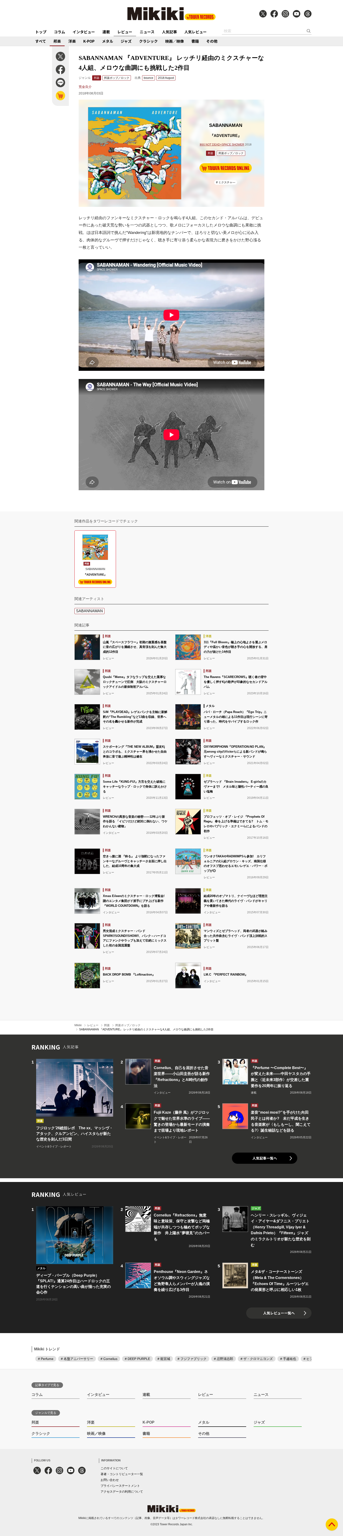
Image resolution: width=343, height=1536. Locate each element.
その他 (211, 41)
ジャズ (126, 41)
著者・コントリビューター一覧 (122, 1474)
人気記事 (169, 32)
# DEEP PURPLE (137, 1359)
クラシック (148, 41)
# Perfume (45, 1359)
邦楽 (57, 41)
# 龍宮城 (164, 1359)
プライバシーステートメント (120, 1485)
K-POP (88, 41)
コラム (59, 32)
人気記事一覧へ (264, 1158)
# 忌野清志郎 (223, 1359)
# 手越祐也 (288, 1359)
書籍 (195, 41)
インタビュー (84, 32)
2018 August (166, 78)
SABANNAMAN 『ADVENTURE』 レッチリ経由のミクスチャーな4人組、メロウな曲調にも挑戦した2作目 (146, 1029)
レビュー (124, 32)
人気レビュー (195, 32)
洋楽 (72, 41)
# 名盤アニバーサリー (77, 1359)
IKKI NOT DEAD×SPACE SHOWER (222, 144)
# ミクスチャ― (225, 182)
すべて (40, 41)
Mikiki (78, 1025)
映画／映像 (174, 41)
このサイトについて (114, 1468)
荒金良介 (85, 87)
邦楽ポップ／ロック (116, 78)
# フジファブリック (192, 1359)
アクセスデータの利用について (122, 1491)
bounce (148, 78)
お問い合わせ (110, 1479)
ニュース (147, 32)
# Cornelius (109, 1359)
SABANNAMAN (89, 611)
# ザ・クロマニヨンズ (257, 1359)
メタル (107, 41)
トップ (40, 32)
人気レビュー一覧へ (279, 1312)
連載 (106, 32)
